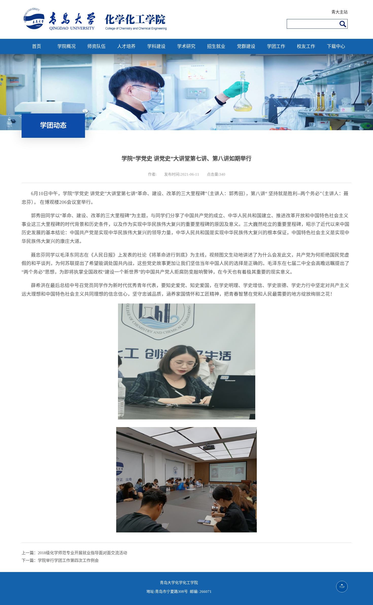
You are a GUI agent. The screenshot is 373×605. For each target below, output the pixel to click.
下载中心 (336, 46)
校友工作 (306, 46)
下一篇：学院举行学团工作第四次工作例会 (60, 560)
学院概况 (66, 46)
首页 (36, 46)
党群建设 (246, 46)
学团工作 (276, 46)
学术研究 (186, 46)
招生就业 (216, 46)
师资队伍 (96, 46)
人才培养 (126, 46)
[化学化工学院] (97, 29)
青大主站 (339, 12)
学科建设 (156, 46)
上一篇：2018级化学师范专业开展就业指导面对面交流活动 (74, 553)
